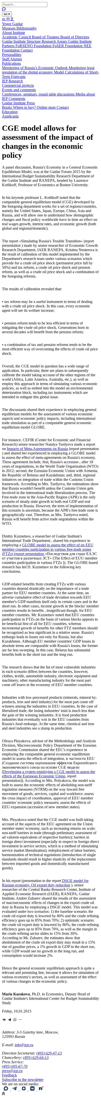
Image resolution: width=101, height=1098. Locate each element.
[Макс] (6, 1089)
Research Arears (55, 41)
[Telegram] (9, 1019)
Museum (9, 28)
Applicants (10, 116)
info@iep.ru (24, 1045)
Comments (17, 99)
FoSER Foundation (68, 46)
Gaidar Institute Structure (22, 41)
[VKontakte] (4, 1019)
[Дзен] (24, 1089)
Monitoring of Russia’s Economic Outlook (35, 68)
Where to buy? (25, 107)
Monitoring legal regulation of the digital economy (48, 70)
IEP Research (12, 81)
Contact (27, 50)
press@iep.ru (12, 1071)
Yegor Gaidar (12, 24)
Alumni (16, 59)
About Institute (13, 33)
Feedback (9, 1075)
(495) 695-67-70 (14, 1066)
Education (10, 112)
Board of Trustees (46, 37)
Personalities (11, 55)
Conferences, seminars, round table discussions (39, 94)
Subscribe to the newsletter (22, 1079)
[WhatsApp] (15, 1019)
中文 (10, 19)
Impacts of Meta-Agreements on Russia (37, 449)
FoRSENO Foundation (33, 46)
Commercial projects (18, 85)
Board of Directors (74, 37)
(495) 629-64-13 (36, 1057)
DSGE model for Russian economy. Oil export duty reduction (45, 883)
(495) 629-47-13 (49, 1053)
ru (4, 19)
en (7, 14)
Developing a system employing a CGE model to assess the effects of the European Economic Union (48, 774)
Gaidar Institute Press (18, 103)
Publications (11, 63)
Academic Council (17, 37)
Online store (47, 107)
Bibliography (26, 28)
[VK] (32, 1089)
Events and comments (19, 90)
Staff (6, 59)
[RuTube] (41, 1089)
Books (7, 107)
